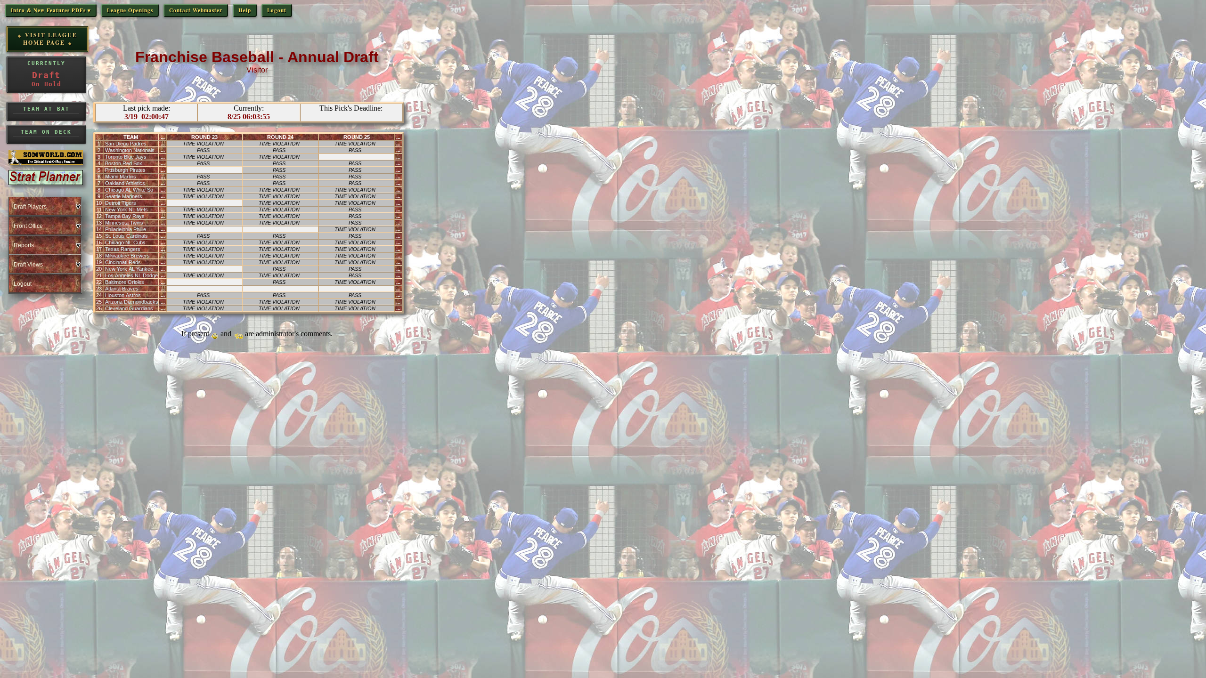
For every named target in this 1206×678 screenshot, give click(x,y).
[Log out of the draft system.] (44, 283)
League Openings (130, 10)
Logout (276, 10)
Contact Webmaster (195, 10)
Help (244, 10)
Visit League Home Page (50, 39)
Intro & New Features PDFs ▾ (51, 10)
